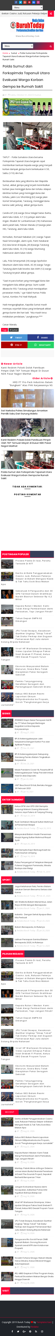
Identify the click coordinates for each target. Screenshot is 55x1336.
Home (5, 53)
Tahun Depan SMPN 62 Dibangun (29, 620)
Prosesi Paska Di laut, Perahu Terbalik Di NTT (33, 562)
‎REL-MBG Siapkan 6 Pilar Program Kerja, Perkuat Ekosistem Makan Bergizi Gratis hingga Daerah (34, 1276)
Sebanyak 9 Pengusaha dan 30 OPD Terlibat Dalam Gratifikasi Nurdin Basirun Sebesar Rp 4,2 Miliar (34, 595)
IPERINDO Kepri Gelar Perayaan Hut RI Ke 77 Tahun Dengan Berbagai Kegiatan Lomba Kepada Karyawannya (33, 725)
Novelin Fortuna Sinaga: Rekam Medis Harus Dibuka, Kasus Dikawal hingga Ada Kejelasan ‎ (33, 1260)
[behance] (33, 2)
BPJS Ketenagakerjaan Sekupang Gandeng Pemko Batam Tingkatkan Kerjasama (32, 757)
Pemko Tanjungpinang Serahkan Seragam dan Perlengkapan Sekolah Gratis (33, 684)
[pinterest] (29, 2)
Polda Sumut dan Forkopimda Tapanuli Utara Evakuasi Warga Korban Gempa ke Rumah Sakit (26, 475)
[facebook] (16, 2)
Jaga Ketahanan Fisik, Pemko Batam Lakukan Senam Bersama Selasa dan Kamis (33, 889)
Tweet (18, 337)
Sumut (14, 53)
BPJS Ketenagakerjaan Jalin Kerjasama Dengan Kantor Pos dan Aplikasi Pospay (32, 741)
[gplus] (24, 2)
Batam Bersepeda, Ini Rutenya (30, 927)
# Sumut (13, 329)
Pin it (18, 345)
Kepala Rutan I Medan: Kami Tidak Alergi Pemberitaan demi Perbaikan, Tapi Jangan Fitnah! (34, 608)
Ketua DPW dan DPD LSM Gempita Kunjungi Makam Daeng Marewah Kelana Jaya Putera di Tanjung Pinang (33, 809)
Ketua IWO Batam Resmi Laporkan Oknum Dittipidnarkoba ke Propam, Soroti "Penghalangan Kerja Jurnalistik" (25, 699)
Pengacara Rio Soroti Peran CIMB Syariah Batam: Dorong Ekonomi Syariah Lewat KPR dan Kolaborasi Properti (31, 1244)
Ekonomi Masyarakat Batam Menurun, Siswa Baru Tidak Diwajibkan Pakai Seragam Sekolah (32, 670)
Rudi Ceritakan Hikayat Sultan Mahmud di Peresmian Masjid (34, 823)
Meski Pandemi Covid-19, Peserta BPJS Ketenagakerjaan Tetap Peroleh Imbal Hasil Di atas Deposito (34, 772)
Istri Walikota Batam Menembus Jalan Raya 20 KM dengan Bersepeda (33, 903)
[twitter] (20, 2)
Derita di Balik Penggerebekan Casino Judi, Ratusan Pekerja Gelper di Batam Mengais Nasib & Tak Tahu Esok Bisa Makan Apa (27, 579)
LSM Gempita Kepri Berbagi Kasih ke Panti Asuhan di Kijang (32, 851)
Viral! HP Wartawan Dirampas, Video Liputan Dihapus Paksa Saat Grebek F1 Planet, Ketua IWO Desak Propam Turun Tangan (26, 654)
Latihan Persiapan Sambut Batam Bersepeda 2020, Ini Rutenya (31, 941)
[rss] (36, 1331)
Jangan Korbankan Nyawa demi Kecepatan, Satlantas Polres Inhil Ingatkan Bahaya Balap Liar (31, 1189)
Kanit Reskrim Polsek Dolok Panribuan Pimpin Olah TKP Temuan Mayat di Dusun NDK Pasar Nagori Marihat (26, 443)
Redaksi (34, 1326)
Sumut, (38, 94)
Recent (10, 1112)
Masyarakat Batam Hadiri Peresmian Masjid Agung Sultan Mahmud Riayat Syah (33, 837)
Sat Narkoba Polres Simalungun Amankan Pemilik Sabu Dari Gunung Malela (24, 412)
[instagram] (38, 2)
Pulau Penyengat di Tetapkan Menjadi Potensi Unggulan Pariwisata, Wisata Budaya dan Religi (33, 865)
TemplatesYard (44, 1322)
